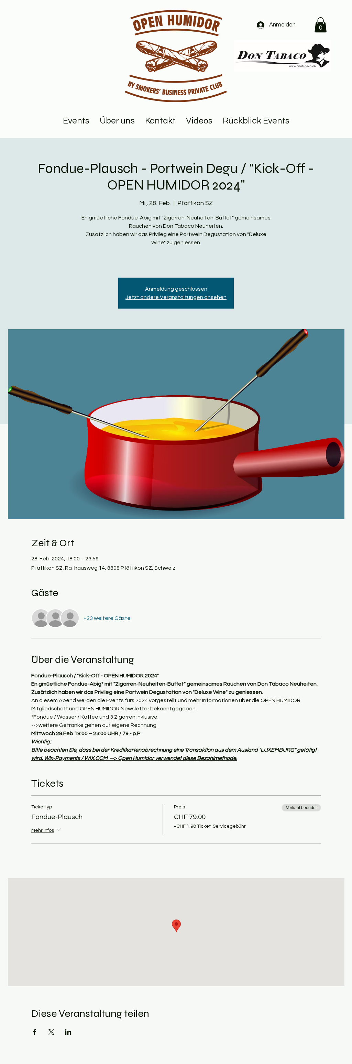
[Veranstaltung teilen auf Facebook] (34, 1032)
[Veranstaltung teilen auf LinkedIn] (68, 1032)
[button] (320, 24)
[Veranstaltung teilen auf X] (51, 1032)
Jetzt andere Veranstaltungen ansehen (176, 297)
